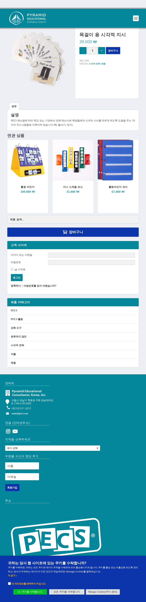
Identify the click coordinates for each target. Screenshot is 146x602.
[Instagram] (8, 432)
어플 (13, 354)
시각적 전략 (94, 63)
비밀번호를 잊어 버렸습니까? (40, 285)
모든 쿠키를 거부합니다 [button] (67, 591)
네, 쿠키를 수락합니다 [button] (30, 591)
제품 (103, 63)
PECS (14, 310)
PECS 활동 (17, 319)
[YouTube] (14, 432)
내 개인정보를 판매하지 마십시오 (29, 583)
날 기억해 (20, 269)
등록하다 (16, 285)
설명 (14, 106)
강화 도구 (16, 328)
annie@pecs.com (19, 413)
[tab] (14, 106)
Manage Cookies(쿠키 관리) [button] (102, 591)
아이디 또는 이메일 (21, 254)
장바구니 (113, 50)
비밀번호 (16, 262)
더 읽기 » (12, 575)
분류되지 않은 (19, 336)
